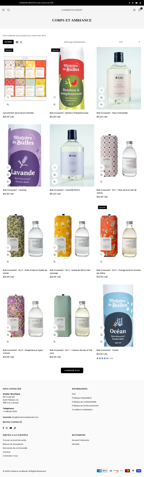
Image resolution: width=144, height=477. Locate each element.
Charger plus (72, 370)
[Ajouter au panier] (101, 97)
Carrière (7, 452)
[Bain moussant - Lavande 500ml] (72, 155)
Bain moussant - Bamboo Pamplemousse (69, 113)
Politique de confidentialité (84, 402)
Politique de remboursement (85, 405)
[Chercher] (8, 9)
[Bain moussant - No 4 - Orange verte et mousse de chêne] (119, 235)
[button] (139, 9)
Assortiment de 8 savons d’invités (18, 113)
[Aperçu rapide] (8, 104)
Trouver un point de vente (14, 440)
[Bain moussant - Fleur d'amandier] (119, 78)
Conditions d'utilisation (82, 409)
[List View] (21, 42)
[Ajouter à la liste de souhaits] (8, 97)
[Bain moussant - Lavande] (25, 155)
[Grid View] (17, 42)
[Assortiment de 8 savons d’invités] (25, 78)
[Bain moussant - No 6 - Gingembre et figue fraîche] (25, 315)
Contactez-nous (10, 455)
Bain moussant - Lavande (14, 190)
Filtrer (8, 42)
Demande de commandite (15, 448)
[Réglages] (134, 9)
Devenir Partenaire (80, 440)
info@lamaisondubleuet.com (25, 417)
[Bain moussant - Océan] (119, 315)
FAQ (74, 394)
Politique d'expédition (82, 398)
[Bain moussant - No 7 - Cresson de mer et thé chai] (72, 315)
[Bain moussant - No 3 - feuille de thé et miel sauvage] (72, 235)
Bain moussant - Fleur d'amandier (112, 113)
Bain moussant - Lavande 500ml (65, 190)
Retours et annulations (13, 444)
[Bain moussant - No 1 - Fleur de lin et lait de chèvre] (119, 155)
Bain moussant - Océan (107, 350)
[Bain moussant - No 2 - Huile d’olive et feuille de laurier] (25, 235)
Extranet (75, 444)
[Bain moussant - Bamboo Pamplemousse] (72, 78)
